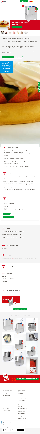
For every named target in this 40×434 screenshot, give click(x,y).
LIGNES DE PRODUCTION (22, 387)
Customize (6, 429)
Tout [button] (11, 315)
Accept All (20, 429)
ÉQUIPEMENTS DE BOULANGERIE (8, 387)
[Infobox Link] (6, 67)
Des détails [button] (26, 315)
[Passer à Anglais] (29, 1)
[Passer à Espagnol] (33, 1)
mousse (13, 258)
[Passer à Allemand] (31, 1)
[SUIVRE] (39, 91)
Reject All (13, 429)
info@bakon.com (34, 428)
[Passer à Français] (34, 1)
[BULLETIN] (39, 89)
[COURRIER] (39, 86)
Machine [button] (18, 315)
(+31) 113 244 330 (26, 428)
